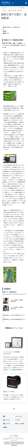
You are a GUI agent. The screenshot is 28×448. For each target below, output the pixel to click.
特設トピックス (6, 423)
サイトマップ (14, 440)
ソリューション (18, 416)
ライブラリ (16, 8)
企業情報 (5, 427)
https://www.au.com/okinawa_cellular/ (13, 294)
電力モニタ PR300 (8, 392)
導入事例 (4, 10)
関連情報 (22, 8)
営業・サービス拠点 (19, 423)
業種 (4, 416)
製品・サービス (6, 420)
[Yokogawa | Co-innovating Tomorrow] (6, 3)
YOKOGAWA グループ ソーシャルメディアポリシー (14, 438)
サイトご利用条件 (14, 435)
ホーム (10, 8)
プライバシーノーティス (14, 437)
